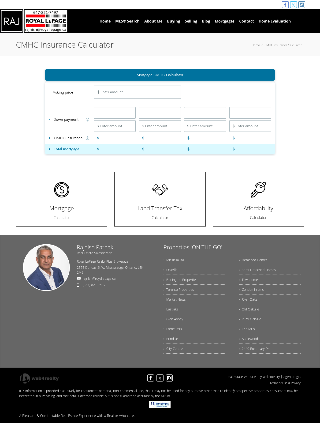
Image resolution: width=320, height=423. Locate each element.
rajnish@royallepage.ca (99, 278)
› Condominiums (251, 289)
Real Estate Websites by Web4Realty (253, 376)
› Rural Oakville (250, 319)
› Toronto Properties (179, 289)
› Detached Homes (253, 260)
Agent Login (292, 376)
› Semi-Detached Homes (257, 270)
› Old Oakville (249, 309)
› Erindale (171, 338)
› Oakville (171, 270)
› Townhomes (249, 279)
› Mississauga (174, 260)
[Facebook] (285, 4)
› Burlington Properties (180, 279)
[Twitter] (293, 4)
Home (256, 45)
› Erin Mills (247, 329)
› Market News (175, 299)
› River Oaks (248, 299)
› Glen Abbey (173, 319)
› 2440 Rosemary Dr (254, 348)
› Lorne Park (173, 329)
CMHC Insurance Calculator (283, 45)
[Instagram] (301, 4)
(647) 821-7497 (94, 285)
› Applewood (248, 338)
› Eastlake (171, 309)
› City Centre (173, 348)
